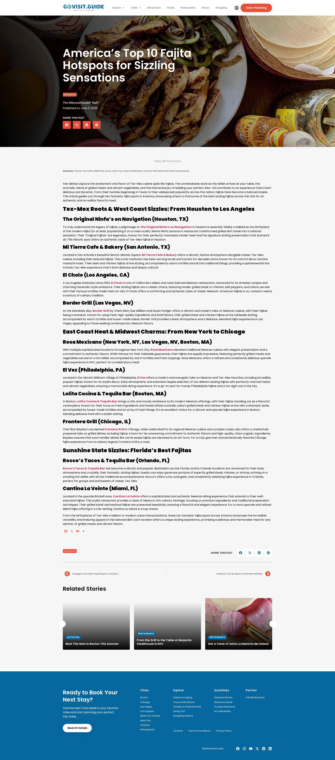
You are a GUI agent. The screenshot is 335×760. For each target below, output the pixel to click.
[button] (67, 125)
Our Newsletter (222, 711)
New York (145, 720)
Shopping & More (183, 715)
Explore (116, 7)
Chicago (145, 702)
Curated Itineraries (224, 706)
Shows (205, 7)
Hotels (170, 7)
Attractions (154, 7)
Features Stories (223, 697)
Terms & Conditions (199, 730)
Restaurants (188, 7)
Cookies (178, 730)
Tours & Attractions (184, 702)
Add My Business (255, 697)
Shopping (221, 7)
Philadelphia (147, 729)
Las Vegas (146, 706)
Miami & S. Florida (150, 715)
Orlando (145, 725)
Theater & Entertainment (187, 706)
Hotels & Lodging (182, 697)
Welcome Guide (223, 702)
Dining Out (179, 711)
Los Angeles (147, 711)
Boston (144, 697)
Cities (134, 7)
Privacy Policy (223, 730)
